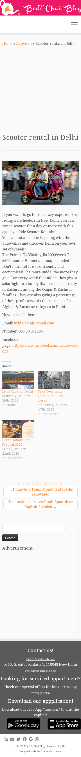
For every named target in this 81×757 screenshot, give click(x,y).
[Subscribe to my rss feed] (7, 739)
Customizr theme (51, 751)
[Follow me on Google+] (32, 739)
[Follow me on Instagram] (38, 739)
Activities (24, 43)
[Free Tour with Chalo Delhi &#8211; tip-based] (54, 380)
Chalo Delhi (51, 709)
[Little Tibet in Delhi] (18, 380)
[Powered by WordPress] (63, 745)
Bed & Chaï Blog (35, 746)
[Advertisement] (40, 89)
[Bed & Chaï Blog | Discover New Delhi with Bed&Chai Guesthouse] (40, 8)
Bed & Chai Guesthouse (40, 659)
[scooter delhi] (40, 183)
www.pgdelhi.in (41, 693)
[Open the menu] (74, 24)
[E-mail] (13, 739)
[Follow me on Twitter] (19, 739)
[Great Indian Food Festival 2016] (18, 429)
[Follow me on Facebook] (26, 739)
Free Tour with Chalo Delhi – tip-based (52, 396)
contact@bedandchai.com (40, 670)
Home (7, 43)
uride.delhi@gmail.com (34, 323)
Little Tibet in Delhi (17, 391)
